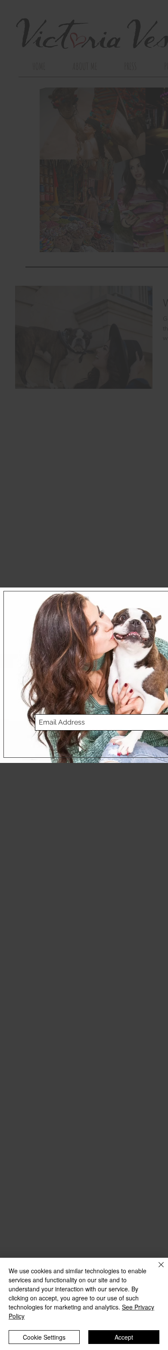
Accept (124, 1337)
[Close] (156, 1269)
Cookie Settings (44, 1337)
